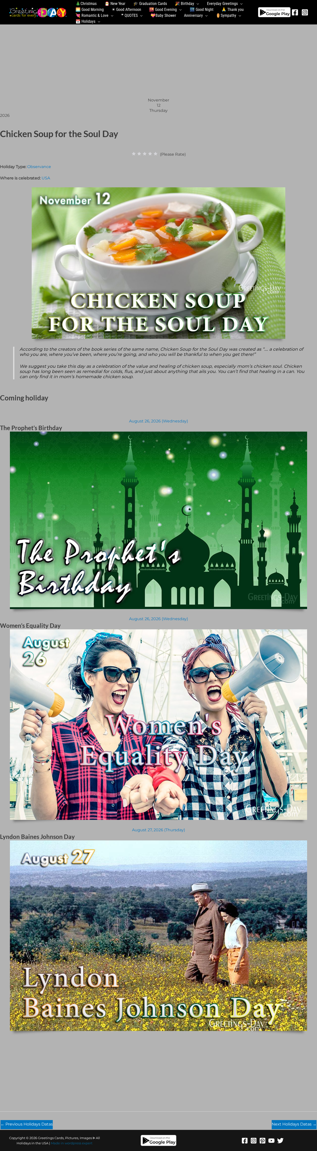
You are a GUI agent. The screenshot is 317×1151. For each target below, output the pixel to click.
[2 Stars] (139, 153)
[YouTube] (271, 1140)
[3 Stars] (144, 153)
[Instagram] (304, 12)
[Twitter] (280, 1140)
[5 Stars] (155, 153)
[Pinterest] (262, 1140)
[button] (196, 4)
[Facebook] (294, 12)
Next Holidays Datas (294, 1124)
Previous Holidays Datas (26, 1124)
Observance (39, 166)
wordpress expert (78, 1143)
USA (46, 178)
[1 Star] (133, 153)
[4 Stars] (150, 153)
